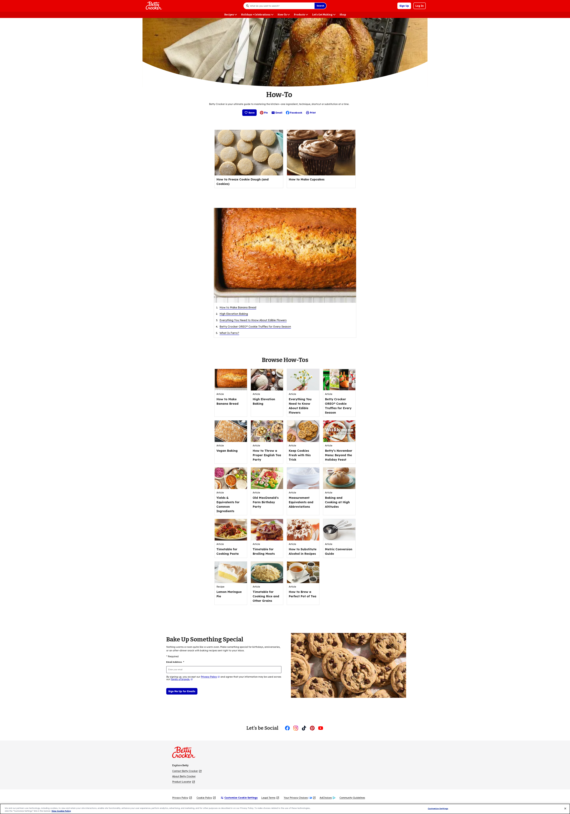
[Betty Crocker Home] (153, 5)
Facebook (296, 112)
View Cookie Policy (61, 811)
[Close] (565, 808)
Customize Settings (438, 808)
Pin (266, 112)
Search (320, 5)
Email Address (175, 662)
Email (279, 113)
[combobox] (281, 6)
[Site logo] (185, 753)
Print (313, 112)
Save (251, 112)
